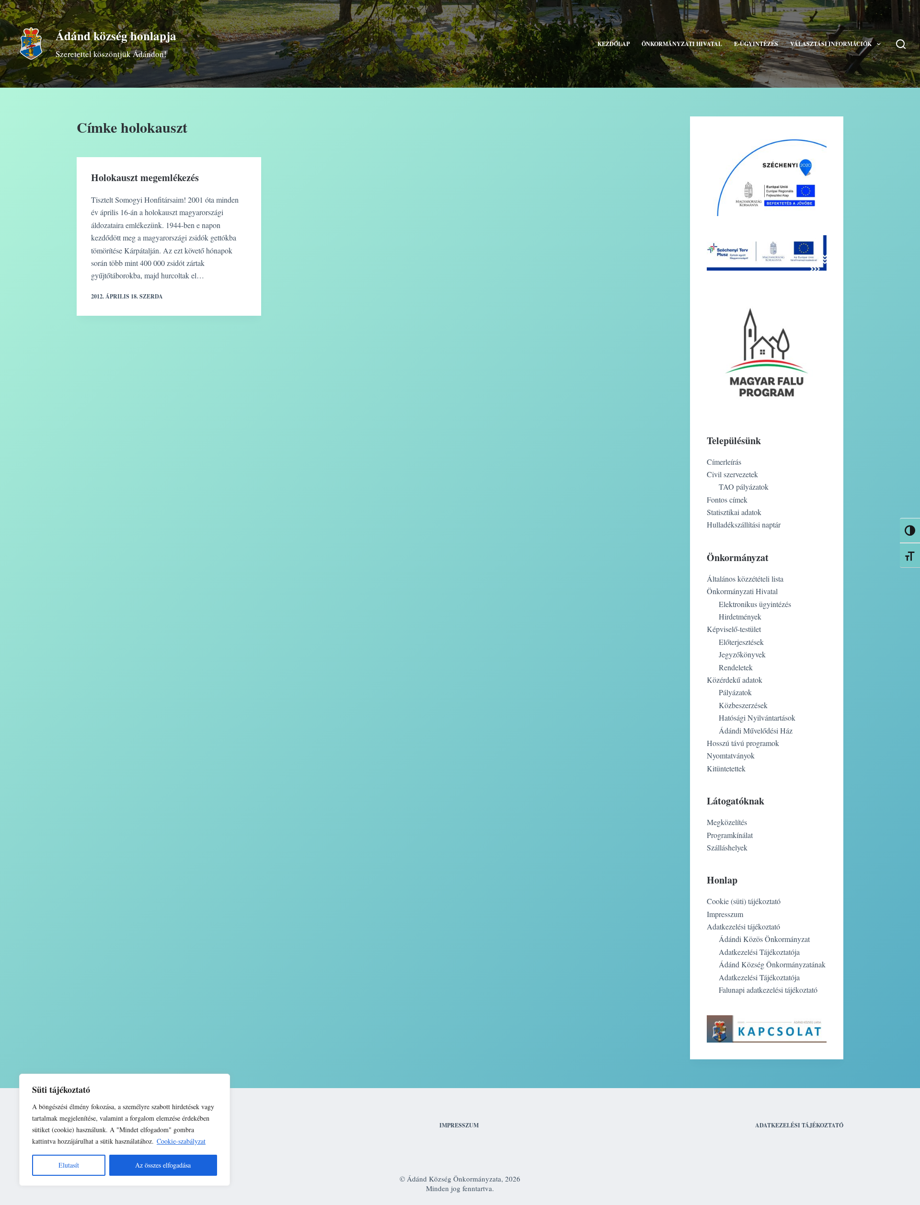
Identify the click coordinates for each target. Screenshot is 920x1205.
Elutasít (68, 1165)
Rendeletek (736, 667)
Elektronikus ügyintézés (755, 604)
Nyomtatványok (731, 755)
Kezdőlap (614, 44)
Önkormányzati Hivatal (682, 44)
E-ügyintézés (756, 44)
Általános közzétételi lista (745, 579)
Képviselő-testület (734, 629)
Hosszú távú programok (743, 743)
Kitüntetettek (726, 768)
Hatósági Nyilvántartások (757, 717)
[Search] (901, 44)
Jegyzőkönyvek (742, 654)
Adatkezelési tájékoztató (743, 926)
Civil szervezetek (732, 474)
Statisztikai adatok (734, 512)
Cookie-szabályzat (181, 1141)
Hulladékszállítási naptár (744, 524)
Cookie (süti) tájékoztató (744, 901)
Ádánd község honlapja (116, 36)
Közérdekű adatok (734, 680)
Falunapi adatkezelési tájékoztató (768, 990)
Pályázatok (735, 692)
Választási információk (831, 44)
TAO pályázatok (744, 487)
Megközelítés (727, 822)
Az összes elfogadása (163, 1165)
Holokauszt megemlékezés (145, 177)
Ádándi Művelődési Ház (756, 730)
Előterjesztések (741, 642)
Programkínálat (730, 835)
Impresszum (725, 914)
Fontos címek (727, 499)
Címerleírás (724, 462)
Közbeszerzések (743, 705)
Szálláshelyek (727, 847)
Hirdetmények (740, 616)
